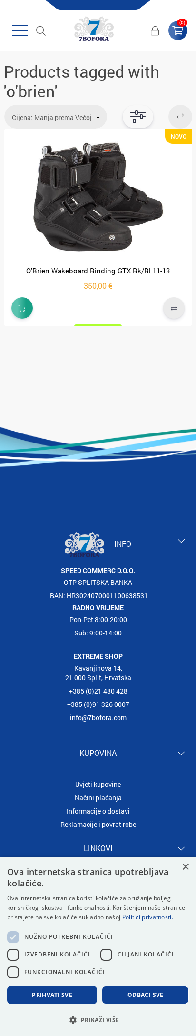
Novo (178, 136)
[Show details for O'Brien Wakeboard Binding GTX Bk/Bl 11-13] (98, 198)
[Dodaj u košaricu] (22, 308)
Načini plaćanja (98, 797)
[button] (98, 1019)
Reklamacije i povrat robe (98, 824)
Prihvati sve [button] (52, 995)
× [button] (185, 867)
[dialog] (98, 946)
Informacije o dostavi (98, 810)
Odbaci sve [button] (145, 995)
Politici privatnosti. (147, 917)
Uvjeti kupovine (98, 784)
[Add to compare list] (174, 308)
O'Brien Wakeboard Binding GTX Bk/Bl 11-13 (98, 270)
